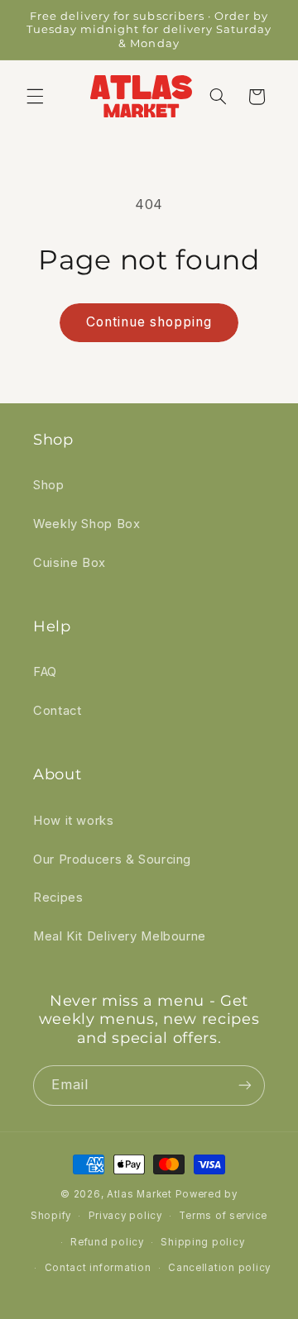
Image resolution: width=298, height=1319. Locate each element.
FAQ (45, 671)
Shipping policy (202, 1242)
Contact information (98, 1268)
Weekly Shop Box (86, 524)
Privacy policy (125, 1215)
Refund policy (107, 1242)
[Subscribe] (245, 1085)
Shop (49, 485)
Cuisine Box (69, 562)
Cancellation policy (219, 1268)
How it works (73, 820)
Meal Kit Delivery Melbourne (119, 936)
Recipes (58, 897)
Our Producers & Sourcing (112, 859)
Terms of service (223, 1215)
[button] (35, 97)
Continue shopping (149, 322)
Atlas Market (141, 1194)
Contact (57, 710)
